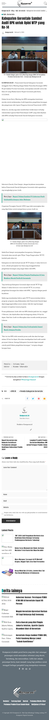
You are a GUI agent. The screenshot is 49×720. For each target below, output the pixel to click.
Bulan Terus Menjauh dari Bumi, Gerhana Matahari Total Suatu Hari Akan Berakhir (29, 549)
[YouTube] (26, 669)
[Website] (31, 429)
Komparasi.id (9, 32)
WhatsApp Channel (28, 379)
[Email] (44, 398)
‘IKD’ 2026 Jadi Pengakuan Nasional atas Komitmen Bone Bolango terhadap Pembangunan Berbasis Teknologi (29, 538)
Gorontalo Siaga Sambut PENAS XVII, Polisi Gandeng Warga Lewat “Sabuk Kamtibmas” (31, 638)
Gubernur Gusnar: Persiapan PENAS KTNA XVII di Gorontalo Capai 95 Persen (31, 600)
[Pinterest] (38, 398)
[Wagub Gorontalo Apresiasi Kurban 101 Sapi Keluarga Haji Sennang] (8, 613)
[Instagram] (23, 669)
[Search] (45, 3)
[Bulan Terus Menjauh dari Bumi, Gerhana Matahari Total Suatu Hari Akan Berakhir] (7, 549)
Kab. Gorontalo (8, 14)
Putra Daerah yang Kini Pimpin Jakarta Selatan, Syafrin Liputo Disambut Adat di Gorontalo (30, 625)
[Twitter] (33, 398)
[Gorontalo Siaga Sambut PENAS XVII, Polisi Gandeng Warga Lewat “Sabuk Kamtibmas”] (8, 638)
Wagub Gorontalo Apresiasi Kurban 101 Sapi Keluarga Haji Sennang (31, 613)
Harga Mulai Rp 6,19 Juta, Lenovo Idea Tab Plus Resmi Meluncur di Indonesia (30, 572)
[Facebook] (27, 398)
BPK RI (13, 391)
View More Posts (24, 418)
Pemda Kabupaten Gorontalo (31, 391)
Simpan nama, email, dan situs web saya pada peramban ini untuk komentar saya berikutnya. (25, 514)
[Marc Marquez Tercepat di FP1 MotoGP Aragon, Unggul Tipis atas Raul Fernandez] (7, 561)
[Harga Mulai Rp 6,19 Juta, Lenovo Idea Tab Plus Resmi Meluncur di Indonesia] (7, 572)
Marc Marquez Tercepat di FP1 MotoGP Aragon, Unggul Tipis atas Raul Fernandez (30, 560)
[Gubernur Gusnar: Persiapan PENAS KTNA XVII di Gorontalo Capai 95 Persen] (8, 600)
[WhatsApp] (29, 669)
